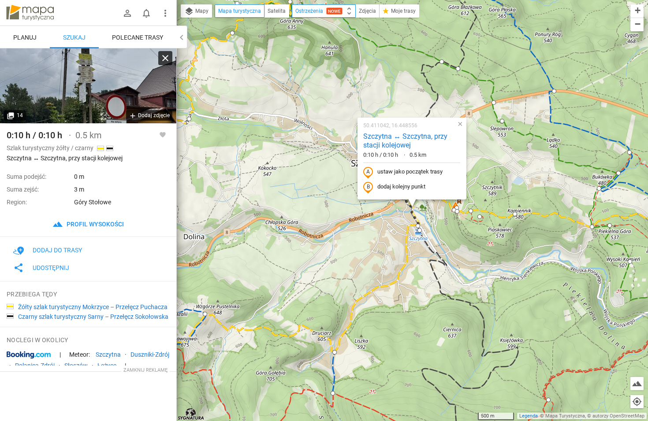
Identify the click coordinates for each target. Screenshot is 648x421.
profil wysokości (94, 224)
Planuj (25, 37)
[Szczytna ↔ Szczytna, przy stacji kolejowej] (88, 85)
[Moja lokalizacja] (637, 401)
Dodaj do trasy (57, 250)
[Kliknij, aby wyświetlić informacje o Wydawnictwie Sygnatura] (191, 414)
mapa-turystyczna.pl (30, 13)
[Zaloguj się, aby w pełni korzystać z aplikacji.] (163, 134)
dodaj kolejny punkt (401, 186)
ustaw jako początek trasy (410, 171)
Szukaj (74, 37)
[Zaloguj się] (127, 13)
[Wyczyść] (165, 58)
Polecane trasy (137, 37)
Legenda (528, 416)
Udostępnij (51, 267)
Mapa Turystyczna (565, 416)
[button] (189, 119)
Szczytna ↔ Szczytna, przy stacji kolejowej (405, 141)
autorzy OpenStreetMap (618, 416)
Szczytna (108, 354)
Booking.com (29, 355)
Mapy (201, 11)
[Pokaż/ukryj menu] (165, 13)
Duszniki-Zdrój (149, 354)
